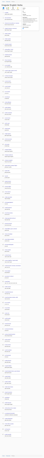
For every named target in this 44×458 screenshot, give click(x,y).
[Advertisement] (31, 42)
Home (3, 1)
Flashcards (8, 1)
